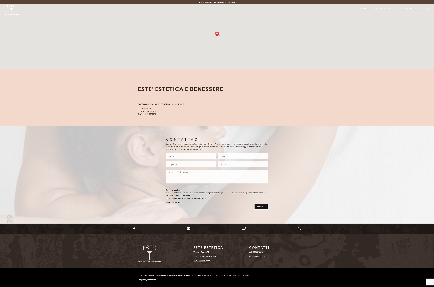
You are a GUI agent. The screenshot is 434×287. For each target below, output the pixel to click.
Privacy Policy (232, 275)
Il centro (406, 9)
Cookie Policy (244, 275)
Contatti (420, 9)
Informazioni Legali (218, 275)
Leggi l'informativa (173, 202)
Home (363, 9)
